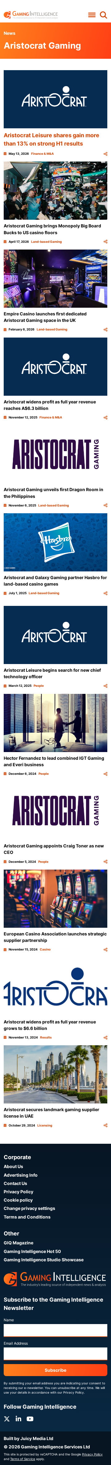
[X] (7, 1419)
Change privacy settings (29, 1208)
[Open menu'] (91, 15)
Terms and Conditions (27, 1216)
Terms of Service (22, 1459)
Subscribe (55, 1370)
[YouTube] (30, 1419)
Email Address (16, 1343)
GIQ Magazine (18, 1242)
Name (9, 1320)
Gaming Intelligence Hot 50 (32, 1251)
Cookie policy (18, 1200)
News (9, 33)
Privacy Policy (18, 1191)
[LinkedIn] (18, 1419)
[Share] (105, 153)
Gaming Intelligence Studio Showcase (44, 1259)
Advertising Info (21, 1175)
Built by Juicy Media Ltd (28, 1438)
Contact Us (15, 1183)
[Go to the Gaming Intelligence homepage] (31, 15)
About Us (13, 1166)
